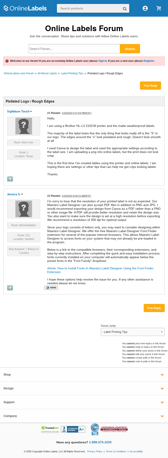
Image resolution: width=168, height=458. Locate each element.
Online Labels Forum (84, 28)
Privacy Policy (94, 451)
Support (9, 402)
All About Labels (47, 73)
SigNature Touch (18, 111)
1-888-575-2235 (100, 442)
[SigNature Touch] (24, 125)
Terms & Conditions (116, 451)
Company (10, 416)
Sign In (102, 60)
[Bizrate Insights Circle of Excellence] (98, 424)
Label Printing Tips (72, 73)
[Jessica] (24, 208)
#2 (48, 195)
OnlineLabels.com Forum (19, 73)
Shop (7, 374)
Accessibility (136, 451)
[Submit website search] (125, 8)
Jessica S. (14, 194)
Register (149, 60)
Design (9, 388)
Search (130, 49)
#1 (48, 113)
